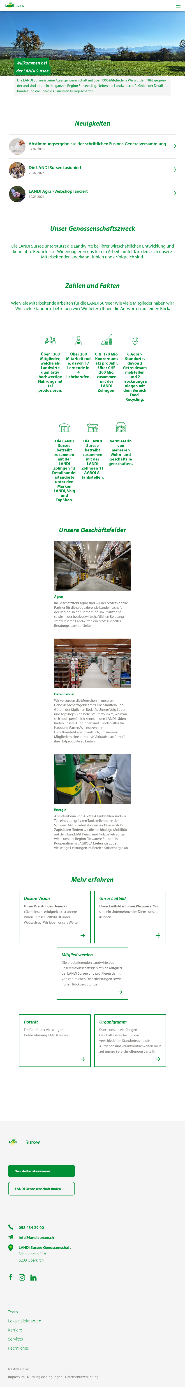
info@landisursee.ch (36, 1237)
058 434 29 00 (31, 1227)
